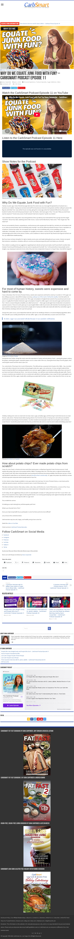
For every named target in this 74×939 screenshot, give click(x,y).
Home (3, 70)
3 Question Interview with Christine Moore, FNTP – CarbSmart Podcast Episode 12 (59, 585)
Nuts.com (33, 921)
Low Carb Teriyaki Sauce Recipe (10, 658)
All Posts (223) (5, 662)
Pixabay (16, 356)
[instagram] (44, 719)
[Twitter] (35, 719)
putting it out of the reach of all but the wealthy (45, 297)
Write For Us (49, 917)
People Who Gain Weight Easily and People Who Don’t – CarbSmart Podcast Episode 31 (14, 611)
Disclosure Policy (5, 917)
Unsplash (19, 198)
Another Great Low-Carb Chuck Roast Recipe (31, 23)
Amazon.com (19, 921)
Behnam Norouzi (11, 198)
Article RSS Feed (65, 917)
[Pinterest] (38, 719)
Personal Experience (11, 70)
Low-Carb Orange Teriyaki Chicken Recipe (12, 655)
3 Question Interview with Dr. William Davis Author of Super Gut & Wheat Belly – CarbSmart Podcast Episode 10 (15, 586)
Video (58, 82)
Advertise (42, 917)
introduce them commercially (39, 475)
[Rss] (28, 719)
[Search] (49, 628)
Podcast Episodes (41, 82)
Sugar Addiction (51, 82)
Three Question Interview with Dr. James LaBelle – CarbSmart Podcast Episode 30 (37, 611)
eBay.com (27, 921)
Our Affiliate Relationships (18, 917)
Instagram (6, 537)
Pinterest (6, 540)
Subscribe (56, 917)
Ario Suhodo (10, 459)
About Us (29, 917)
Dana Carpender (6, 82)
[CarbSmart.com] (37, 5)
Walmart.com (40, 921)
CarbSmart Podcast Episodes (19, 527)
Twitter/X (6, 545)
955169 (9, 356)
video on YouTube (13, 523)
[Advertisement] (37, 14)
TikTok (5, 547)
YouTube (6, 542)
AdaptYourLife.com (50, 921)
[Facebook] (31, 719)
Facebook (6, 535)
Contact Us (36, 917)
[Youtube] (41, 719)
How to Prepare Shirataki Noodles (10, 653)
